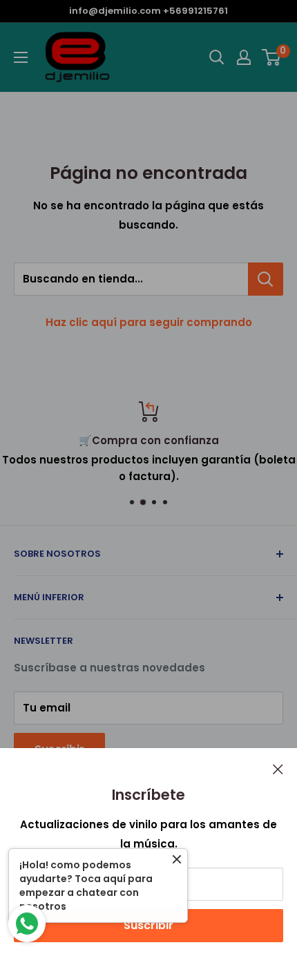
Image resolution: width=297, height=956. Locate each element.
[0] (271, 57)
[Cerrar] (278, 768)
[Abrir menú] (21, 57)
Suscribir (148, 925)
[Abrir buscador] (216, 57)
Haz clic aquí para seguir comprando (149, 322)
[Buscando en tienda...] (265, 279)
